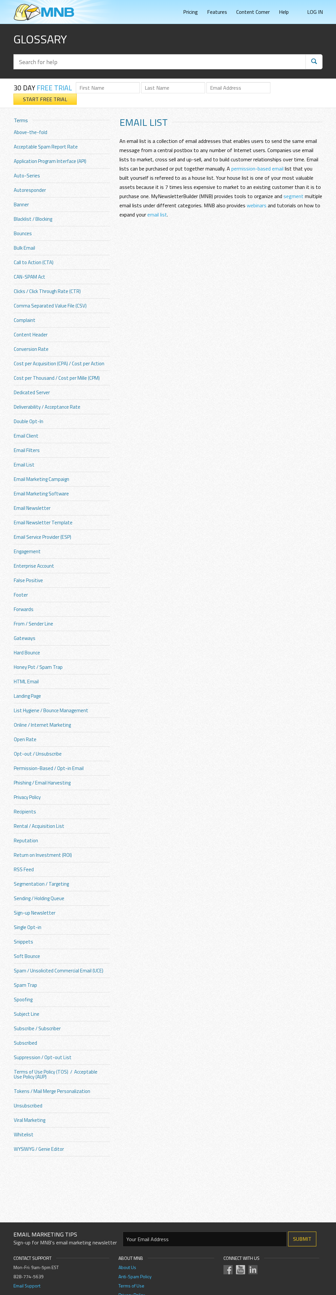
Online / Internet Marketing (42, 725)
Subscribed (25, 1043)
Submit (302, 1239)
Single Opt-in (27, 927)
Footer (21, 595)
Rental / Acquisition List (39, 826)
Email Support (26, 1285)
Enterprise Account (34, 566)
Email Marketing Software (41, 493)
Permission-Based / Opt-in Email (49, 768)
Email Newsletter (32, 508)
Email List (24, 464)
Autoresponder (30, 190)
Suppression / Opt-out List (43, 1057)
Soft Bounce (27, 956)
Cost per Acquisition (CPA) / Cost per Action (59, 363)
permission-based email (257, 168)
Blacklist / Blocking (33, 219)
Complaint (24, 320)
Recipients (25, 811)
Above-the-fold (30, 132)
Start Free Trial (45, 99)
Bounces (23, 233)
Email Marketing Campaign (41, 479)
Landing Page (27, 696)
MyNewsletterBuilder (43, 12)
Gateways (24, 638)
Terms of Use (131, 1285)
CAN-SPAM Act (29, 277)
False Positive (28, 580)
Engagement (27, 551)
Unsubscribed (28, 1105)
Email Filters (27, 450)
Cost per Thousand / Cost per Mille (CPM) (57, 378)
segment (294, 196)
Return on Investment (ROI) (43, 855)
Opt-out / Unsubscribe (38, 754)
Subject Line (26, 1014)
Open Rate (25, 739)
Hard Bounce (27, 652)
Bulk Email (24, 248)
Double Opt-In (28, 421)
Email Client (26, 436)
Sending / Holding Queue (39, 898)
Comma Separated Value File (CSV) (50, 305)
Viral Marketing (29, 1120)
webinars (256, 205)
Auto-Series (27, 175)
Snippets (23, 941)
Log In (315, 12)
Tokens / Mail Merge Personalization (52, 1091)
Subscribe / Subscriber (37, 1028)
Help (284, 12)
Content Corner (253, 12)
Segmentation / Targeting (41, 884)
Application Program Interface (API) (50, 161)
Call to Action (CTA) (33, 262)
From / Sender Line (33, 623)
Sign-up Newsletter (34, 913)
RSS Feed (24, 869)
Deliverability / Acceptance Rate (47, 407)
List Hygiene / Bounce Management (51, 710)
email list (157, 214)
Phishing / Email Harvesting (42, 782)
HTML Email (26, 681)
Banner (21, 204)
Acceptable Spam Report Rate (46, 146)
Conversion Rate (31, 349)
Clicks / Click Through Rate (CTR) (47, 291)
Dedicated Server (32, 392)
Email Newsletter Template (43, 522)
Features (217, 12)
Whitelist (23, 1134)
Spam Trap (25, 985)
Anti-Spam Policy (135, 1276)
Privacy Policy (27, 797)
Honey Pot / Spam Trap (38, 667)
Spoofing (23, 999)
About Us (127, 1267)
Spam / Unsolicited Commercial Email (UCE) (58, 970)
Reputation (26, 840)
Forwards (23, 609)
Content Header (31, 334)
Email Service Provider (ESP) (42, 537)
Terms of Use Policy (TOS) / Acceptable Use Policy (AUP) (55, 1074)
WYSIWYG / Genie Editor (39, 1149)
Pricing (190, 12)
